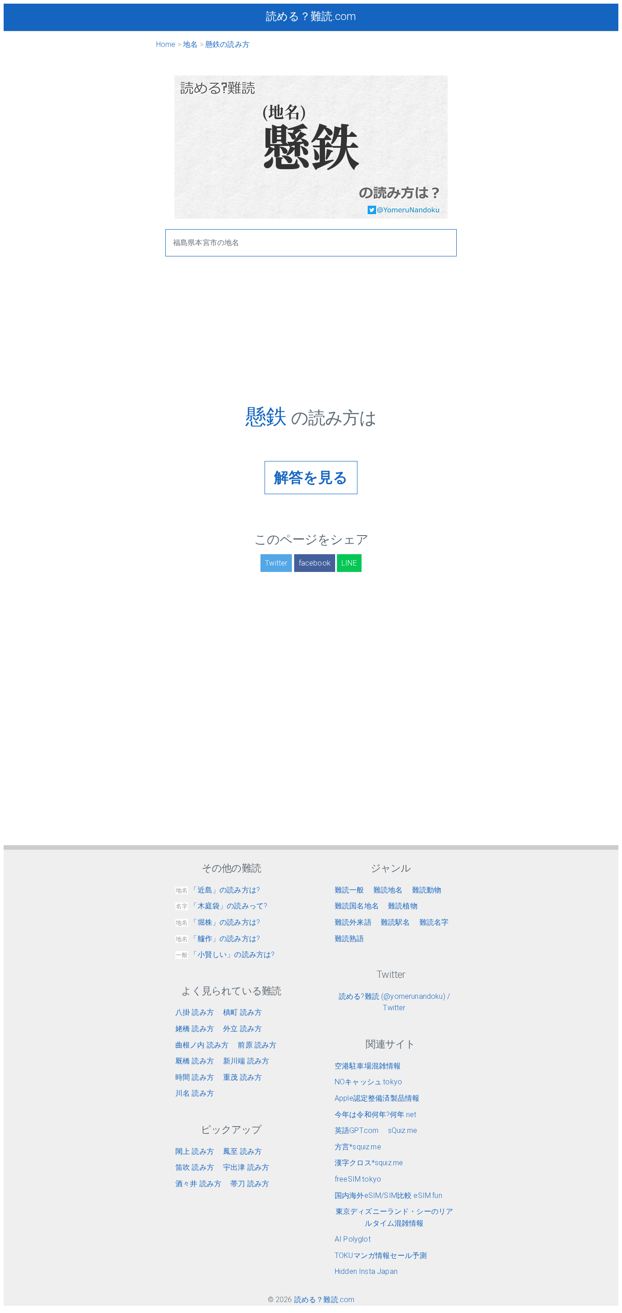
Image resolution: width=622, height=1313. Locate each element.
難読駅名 (395, 922)
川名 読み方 (194, 1093)
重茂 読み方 (242, 1077)
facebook (315, 563)
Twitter (276, 563)
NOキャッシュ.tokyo (368, 1081)
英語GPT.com (356, 1130)
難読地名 (388, 890)
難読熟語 (349, 938)
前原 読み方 (257, 1045)
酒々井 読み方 (198, 1183)
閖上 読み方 (194, 1151)
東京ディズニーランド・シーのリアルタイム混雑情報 (395, 1217)
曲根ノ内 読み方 (202, 1045)
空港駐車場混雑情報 (368, 1066)
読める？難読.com (311, 16)
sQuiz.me (402, 1130)
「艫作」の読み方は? (218, 938)
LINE (349, 563)
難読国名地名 (357, 906)
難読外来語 (353, 922)
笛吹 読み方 (194, 1167)
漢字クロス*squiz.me (369, 1162)
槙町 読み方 (242, 1012)
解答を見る (311, 477)
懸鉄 (268, 416)
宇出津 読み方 (246, 1167)
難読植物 (403, 906)
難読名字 (434, 922)
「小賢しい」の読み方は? (225, 954)
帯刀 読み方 (249, 1183)
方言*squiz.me (358, 1147)
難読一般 (349, 890)
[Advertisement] (311, 340)
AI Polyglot (353, 1239)
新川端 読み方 (246, 1061)
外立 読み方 (242, 1028)
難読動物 (427, 890)
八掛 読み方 (194, 1012)
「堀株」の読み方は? (218, 922)
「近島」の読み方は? (218, 890)
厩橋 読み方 (194, 1061)
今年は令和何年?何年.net (375, 1114)
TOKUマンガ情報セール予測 (381, 1255)
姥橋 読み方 (194, 1028)
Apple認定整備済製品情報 (377, 1098)
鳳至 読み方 (242, 1151)
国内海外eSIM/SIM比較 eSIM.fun (388, 1195)
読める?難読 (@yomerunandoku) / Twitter (394, 1002)
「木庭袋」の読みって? (221, 906)
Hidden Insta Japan (366, 1271)
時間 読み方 (194, 1077)
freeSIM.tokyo (358, 1179)
